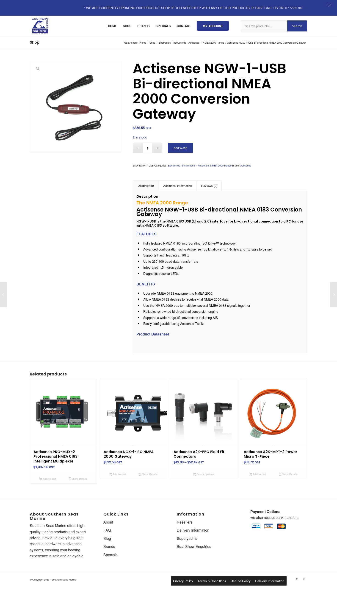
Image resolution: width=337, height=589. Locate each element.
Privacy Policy (183, 581)
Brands (109, 546)
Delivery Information (193, 530)
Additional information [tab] (177, 185)
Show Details (79, 478)
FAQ (107, 530)
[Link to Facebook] (296, 578)
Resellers (184, 522)
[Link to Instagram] (303, 578)
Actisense (245, 165)
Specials (110, 554)
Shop (34, 42)
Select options (205, 474)
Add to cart (180, 148)
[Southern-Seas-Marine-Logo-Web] (40, 26)
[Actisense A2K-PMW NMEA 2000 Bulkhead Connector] (3, 294)
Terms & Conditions (212, 581)
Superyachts (187, 538)
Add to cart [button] (49, 478)
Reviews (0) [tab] (209, 185)
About (108, 522)
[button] (329, 5)
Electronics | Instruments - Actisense (188, 165)
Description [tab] (146, 185)
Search (297, 26)
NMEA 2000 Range (221, 165)
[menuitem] (112, 26)
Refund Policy (241, 581)
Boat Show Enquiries (194, 546)
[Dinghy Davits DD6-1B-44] (333, 294)
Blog (107, 538)
